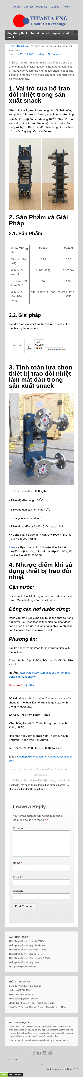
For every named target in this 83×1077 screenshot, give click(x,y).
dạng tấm (20, 789)
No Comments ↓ (56, 54)
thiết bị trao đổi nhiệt (36, 789)
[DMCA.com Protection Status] (11, 1074)
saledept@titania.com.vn (32, 756)
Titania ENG (72, 1069)
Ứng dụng (22, 46)
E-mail (17, 877)
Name (16, 862)
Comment (20, 828)
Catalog (54, 6)
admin (41, 54)
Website (18, 891)
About (16, 6)
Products (41, 6)
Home (12, 46)
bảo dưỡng (51, 785)
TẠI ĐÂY (29, 685)
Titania (13, 547)
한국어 (67, 6)
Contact (28, 6)
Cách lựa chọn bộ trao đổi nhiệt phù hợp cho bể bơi (41, 780)
